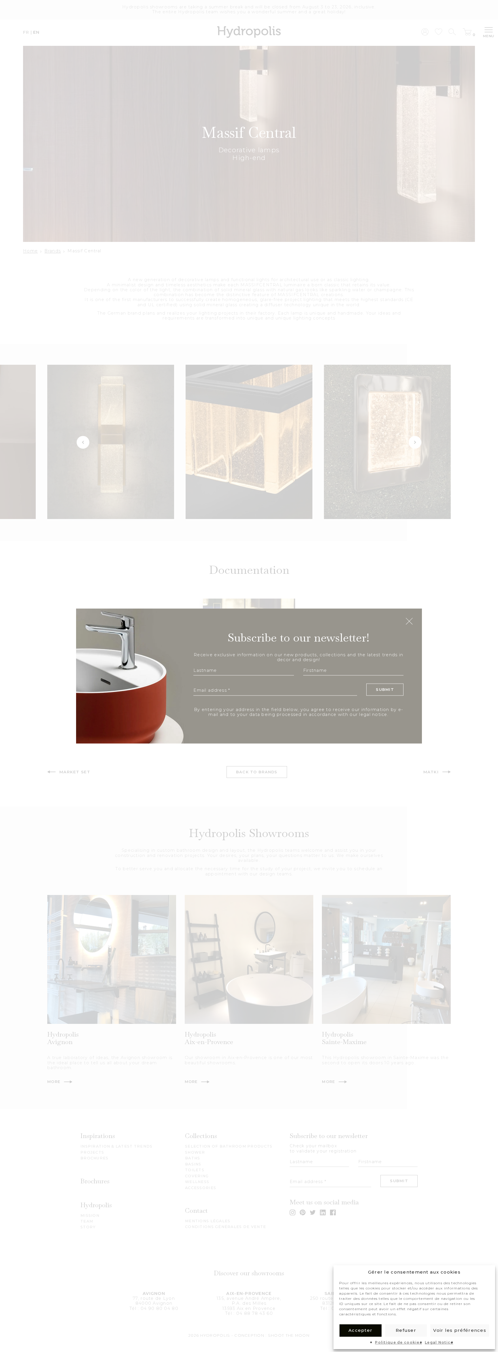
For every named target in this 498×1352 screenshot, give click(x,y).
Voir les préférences (459, 1330)
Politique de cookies (398, 1342)
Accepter (360, 1330)
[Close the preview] (409, 622)
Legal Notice (439, 1342)
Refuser (406, 1330)
